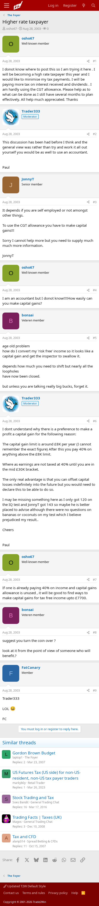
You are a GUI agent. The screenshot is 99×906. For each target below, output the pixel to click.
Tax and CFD (24, 836)
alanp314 (18, 841)
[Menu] (6, 5)
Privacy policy (58, 893)
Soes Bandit (20, 802)
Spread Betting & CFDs (42, 841)
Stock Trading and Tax (33, 797)
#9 (95, 690)
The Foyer (31, 757)
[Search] (93, 5)
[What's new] (83, 5)
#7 (95, 580)
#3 (95, 202)
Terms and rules (33, 893)
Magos (17, 822)
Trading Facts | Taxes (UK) (37, 817)
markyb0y (19, 783)
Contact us (11, 893)
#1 (95, 61)
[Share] (88, 61)
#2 (95, 134)
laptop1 (17, 757)
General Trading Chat (45, 802)
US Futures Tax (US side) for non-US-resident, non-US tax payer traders (46, 775)
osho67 (11, 28)
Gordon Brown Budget (33, 753)
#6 (95, 421)
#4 (95, 290)
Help (74, 893)
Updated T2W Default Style (26, 886)
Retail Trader (36, 783)
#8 (95, 632)
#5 (95, 338)
